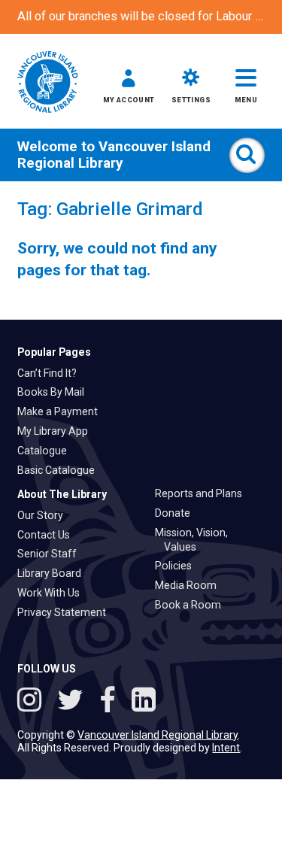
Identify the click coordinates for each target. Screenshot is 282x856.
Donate (177, 513)
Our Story (44, 515)
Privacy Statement (66, 612)
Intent (226, 748)
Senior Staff (51, 554)
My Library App (57, 431)
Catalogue (46, 451)
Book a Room (192, 605)
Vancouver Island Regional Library (114, 155)
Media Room (190, 585)
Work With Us (53, 593)
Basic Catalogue (60, 470)
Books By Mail (55, 392)
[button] (129, 89)
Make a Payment (62, 411)
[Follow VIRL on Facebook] (111, 701)
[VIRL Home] (47, 83)
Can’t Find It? (51, 373)
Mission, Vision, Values (196, 540)
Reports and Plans (203, 493)
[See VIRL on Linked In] (144, 701)
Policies (178, 566)
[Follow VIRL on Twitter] (73, 701)
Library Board (53, 573)
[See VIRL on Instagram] (32, 701)
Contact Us (48, 535)
